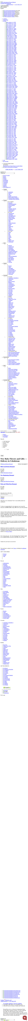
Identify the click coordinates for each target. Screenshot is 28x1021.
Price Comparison (12, 425)
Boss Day (10, 298)
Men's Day (10, 305)
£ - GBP (14, 26)
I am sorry (10, 289)
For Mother (10, 334)
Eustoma (10, 228)
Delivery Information (12, 410)
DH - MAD (14, 93)
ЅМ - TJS (14, 136)
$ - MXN (14, 104)
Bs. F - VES (14, 148)
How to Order (11, 406)
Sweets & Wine (11, 271)
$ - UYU (14, 146)
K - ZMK (12, 157)
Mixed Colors (11, 240)
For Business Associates (13, 320)
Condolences (11, 283)
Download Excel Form (8, 166)
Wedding (10, 295)
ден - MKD (14, 97)
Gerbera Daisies (11, 218)
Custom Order (11, 409)
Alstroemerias (11, 213)
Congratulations (11, 285)
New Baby (10, 290)
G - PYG (14, 120)
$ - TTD (14, 140)
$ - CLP (13, 55)
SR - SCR (14, 128)
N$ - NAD (14, 107)
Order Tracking (11, 408)
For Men (10, 332)
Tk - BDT (14, 42)
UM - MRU (14, 101)
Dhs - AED (14, 33)
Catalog (5, 189)
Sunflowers (10, 226)
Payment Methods (12, 407)
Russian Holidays (12, 403)
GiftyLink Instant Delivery (13, 412)
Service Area (6, 357)
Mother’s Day (11, 344)
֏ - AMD (14, 35)
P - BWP (14, 50)
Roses (9, 225)
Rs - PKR (14, 118)
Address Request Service (13, 413)
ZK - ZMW (14, 159)
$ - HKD (14, 29)
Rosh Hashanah (11, 312)
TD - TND (14, 137)
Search (14, 430)
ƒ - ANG (15, 36)
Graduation (10, 192)
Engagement (10, 286)
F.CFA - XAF (15, 151)
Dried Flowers (11, 217)
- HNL (13, 71)
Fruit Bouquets (11, 210)
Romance (10, 378)
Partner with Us (11, 426)
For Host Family (11, 329)
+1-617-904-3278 (18, 4)
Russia (4, 176)
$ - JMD (13, 78)
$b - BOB (14, 47)
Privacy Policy (11, 393)
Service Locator (6, 175)
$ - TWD (14, 141)
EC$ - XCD (14, 153)
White (9, 232)
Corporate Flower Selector (13, 199)
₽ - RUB (14, 24)
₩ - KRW (14, 85)
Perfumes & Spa (11, 253)
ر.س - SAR (14, 125)
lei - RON (14, 123)
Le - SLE (14, 131)
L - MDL (14, 94)
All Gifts (10, 262)
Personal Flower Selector (13, 198)
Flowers (10, 193)
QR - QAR (14, 122)
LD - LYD (14, 92)
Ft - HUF (14, 72)
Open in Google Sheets (17, 166)
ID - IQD (14, 76)
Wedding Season (11, 346)
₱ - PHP (14, 117)
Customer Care (6, 380)
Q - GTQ (14, 70)
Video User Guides (12, 387)
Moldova (5, 186)
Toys (9, 255)
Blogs (9, 368)
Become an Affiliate (12, 388)
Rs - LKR (14, 91)
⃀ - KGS (14, 82)
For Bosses (10, 319)
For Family (10, 327)
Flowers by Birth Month (13, 375)
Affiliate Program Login (13, 389)
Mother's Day (11, 307)
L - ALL (14, 34)
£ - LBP (14, 90)
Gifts (9, 194)
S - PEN (14, 114)
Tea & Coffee (11, 273)
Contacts (2, 498)
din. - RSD (14, 124)
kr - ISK (13, 77)
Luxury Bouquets (12, 223)
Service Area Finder (12, 362)
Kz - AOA (14, 37)
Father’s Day (11, 345)
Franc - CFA (15, 53)
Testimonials (10, 423)
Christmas (10, 300)
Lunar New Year (11, 338)
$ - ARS (14, 39)
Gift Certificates (11, 250)
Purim (9, 309)
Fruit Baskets (11, 249)
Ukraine (4, 179)
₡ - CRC (14, 59)
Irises (9, 220)
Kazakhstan (5, 180)
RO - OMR (14, 113)
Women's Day (11, 316)
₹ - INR (13, 75)
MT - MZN (14, 106)
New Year (10, 308)
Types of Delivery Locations (14, 363)
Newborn (10, 292)
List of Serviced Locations (13, 359)
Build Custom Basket (12, 196)
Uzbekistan (5, 182)
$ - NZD (14, 32)
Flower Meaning (11, 399)
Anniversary (10, 279)
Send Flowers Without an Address (15, 414)
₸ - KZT (14, 88)
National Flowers (11, 376)
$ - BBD (14, 41)
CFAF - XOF (15, 154)
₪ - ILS (13, 27)
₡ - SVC (14, 133)
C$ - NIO (14, 110)
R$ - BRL (14, 48)
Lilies (9, 221)
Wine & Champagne (12, 256)
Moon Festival (11, 306)
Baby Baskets (11, 258)
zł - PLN (14, 119)
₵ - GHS (14, 68)
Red (9, 233)
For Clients (10, 322)
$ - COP (14, 58)
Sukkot (9, 314)
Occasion (5, 275)
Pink (9, 234)
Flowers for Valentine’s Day (14, 372)
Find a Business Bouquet (13, 353)
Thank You (10, 294)
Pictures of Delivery (12, 377)
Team (9, 427)
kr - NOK (14, 111)
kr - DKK (14, 60)
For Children (11, 321)
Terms (14, 548)
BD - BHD (14, 44)
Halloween (10, 303)
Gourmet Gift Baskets (12, 251)
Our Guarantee (11, 394)
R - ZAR (14, 156)
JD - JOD (14, 80)
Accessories (10, 257)
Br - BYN (14, 51)
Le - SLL (14, 132)
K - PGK (14, 116)
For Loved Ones (11, 331)
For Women (10, 335)
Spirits (9, 261)
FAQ (9, 386)
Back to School (11, 281)
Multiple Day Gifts (12, 252)
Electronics (10, 248)
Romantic (10, 293)
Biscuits (10, 265)
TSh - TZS (14, 142)
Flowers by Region (12, 371)
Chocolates (10, 268)
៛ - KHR (14, 83)
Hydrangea (10, 219)
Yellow (9, 239)
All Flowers (10, 211)
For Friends (10, 328)
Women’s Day (11, 340)
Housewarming (11, 288)
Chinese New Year (12, 299)
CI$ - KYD (14, 87)
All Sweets (10, 274)
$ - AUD (14, 28)
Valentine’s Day (11, 339)
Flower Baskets (11, 205)
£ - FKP (14, 65)
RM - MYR (14, 105)
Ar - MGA (14, 96)
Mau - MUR (15, 103)
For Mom (10, 333)
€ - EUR (14, 22)
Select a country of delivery (14, 364)
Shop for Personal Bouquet (13, 352)
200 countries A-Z (7, 187)
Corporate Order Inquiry (13, 418)
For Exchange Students (13, 326)
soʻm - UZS (14, 147)
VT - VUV (14, 150)
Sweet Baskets (11, 269)
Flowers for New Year (12, 370)
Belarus (4, 177)
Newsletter (10, 395)
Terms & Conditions (17, 1003)
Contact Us (10, 382)
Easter (9, 301)
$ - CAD (14, 23)
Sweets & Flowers (12, 270)
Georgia (4, 184)
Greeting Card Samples (13, 400)
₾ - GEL (14, 66)
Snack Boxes (11, 259)
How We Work (11, 420)
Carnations (10, 214)
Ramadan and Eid (12, 311)
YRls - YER (14, 155)
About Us (10, 422)
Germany (5, 183)
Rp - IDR (14, 73)
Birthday (10, 282)
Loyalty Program (11, 392)
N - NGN (14, 109)
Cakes (9, 267)
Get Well (10, 287)
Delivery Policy (11, 360)
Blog (4, 365)
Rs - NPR (14, 112)
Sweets (9, 195)
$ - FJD (13, 64)
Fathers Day (10, 302)
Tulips (9, 227)
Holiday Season (11, 350)
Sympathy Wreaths (12, 208)
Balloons (10, 245)
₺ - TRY (14, 138)
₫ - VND (14, 149)
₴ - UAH (14, 143)
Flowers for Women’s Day (13, 374)
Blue (9, 238)
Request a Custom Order (13, 354)
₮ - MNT (14, 99)
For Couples (10, 324)
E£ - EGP (14, 63)
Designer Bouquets (12, 204)
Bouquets (10, 202)
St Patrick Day (11, 313)
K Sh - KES (14, 81)
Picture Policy (11, 384)
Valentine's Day (11, 315)
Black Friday (11, 348)
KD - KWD (15, 86)
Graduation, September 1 (13, 277)
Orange (9, 237)
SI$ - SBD (14, 126)
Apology (10, 280)
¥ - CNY (14, 57)
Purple (9, 236)
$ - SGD (14, 130)
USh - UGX (15, 144)
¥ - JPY (13, 30)
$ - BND (14, 46)
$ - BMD (14, 45)
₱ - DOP (14, 61)
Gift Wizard (10, 415)
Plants (9, 207)
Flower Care (10, 401)
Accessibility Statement (8, 1003)
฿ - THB (14, 135)
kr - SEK (14, 129)
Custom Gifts (11, 246)
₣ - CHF (14, 54)
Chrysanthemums (11, 215)
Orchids (10, 224)
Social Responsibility (12, 428)
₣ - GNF (14, 69)
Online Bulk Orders (12, 416)
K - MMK (14, 98)
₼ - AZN (14, 40)
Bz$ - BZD (14, 52)
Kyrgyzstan (5, 181)
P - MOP (14, 100)
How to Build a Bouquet (13, 402)
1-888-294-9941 (9, 4)
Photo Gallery (11, 397)
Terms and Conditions (12, 383)
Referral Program (11, 390)
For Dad (10, 325)
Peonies (10, 206)
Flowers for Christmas (12, 369)
